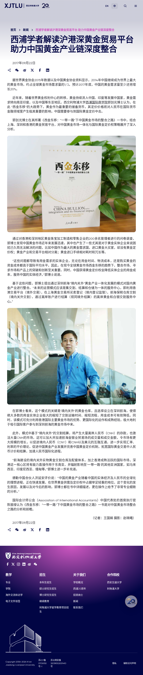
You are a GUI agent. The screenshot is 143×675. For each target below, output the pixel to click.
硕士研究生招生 (48, 588)
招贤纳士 (78, 594)
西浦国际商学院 (97, 102)
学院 (8, 588)
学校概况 (78, 582)
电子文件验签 (13, 601)
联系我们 (78, 607)
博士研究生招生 (48, 594)
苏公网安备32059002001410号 (58, 663)
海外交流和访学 (14, 594)
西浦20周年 (79, 588)
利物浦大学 (113, 588)
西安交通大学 (114, 582)
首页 (13, 30)
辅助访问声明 (129, 663)
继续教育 (44, 601)
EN (106, 6)
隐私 (114, 663)
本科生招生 (45, 582)
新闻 (26, 30)
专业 (8, 582)
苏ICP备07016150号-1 (42, 663)
